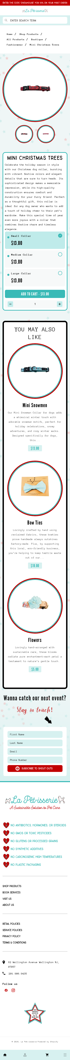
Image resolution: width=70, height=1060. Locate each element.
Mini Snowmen (35, 405)
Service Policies (12, 930)
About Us (8, 905)
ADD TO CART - (35, 294)
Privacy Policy (12, 936)
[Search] (6, 20)
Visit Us (7, 899)
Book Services (11, 892)
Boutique (37, 39)
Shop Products (29, 34)
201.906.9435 (18, 973)
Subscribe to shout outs (37, 768)
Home (10, 34)
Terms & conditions (14, 942)
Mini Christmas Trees (44, 44)
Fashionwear (15, 44)
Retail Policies (11, 924)
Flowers (35, 640)
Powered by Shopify (48, 1042)
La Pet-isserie (29, 1042)
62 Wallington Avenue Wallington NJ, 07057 (33, 964)
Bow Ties (35, 522)
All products (15, 39)
